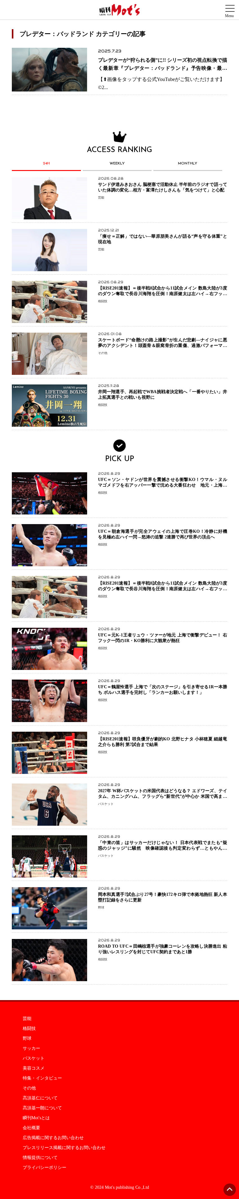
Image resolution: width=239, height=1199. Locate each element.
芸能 (27, 1019)
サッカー (31, 1048)
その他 (29, 1088)
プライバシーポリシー (44, 1167)
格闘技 (29, 1028)
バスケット (34, 1058)
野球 (27, 1038)
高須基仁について (40, 1098)
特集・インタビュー (42, 1078)
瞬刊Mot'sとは (36, 1118)
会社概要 (31, 1128)
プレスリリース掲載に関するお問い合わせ (64, 1148)
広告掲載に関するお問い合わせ (53, 1138)
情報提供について (40, 1158)
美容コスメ (34, 1068)
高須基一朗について (42, 1108)
